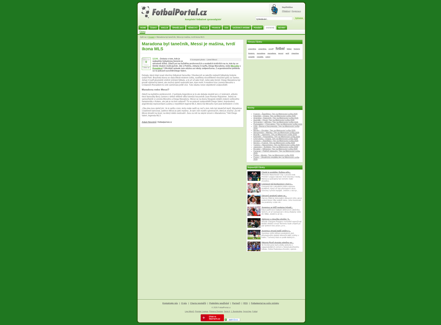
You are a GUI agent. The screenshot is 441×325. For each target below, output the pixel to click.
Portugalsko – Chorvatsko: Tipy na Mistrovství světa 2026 (277, 124)
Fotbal (254, 311)
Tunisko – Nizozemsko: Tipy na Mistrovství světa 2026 (276, 145)
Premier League (201, 311)
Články (142, 32)
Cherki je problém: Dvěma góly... (276, 172)
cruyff (271, 49)
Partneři (236, 303)
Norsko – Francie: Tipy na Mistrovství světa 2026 (274, 143)
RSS (245, 303)
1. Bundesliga (236, 311)
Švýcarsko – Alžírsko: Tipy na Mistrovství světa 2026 (275, 122)
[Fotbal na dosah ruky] (177, 18)
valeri (267, 57)
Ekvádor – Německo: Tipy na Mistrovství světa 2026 (275, 149)
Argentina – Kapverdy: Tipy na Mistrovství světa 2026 (275, 118)
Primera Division (216, 311)
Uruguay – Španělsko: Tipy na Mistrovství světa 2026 (275, 141)
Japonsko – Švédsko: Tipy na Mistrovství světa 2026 (275, 147)
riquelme (295, 53)
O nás (184, 303)
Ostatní (151, 37)
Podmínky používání (219, 303)
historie (297, 49)
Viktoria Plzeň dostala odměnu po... (277, 242)
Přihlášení (286, 11)
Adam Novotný (149, 122)
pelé (287, 53)
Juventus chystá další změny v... (276, 231)
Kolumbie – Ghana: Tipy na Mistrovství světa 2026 (274, 116)
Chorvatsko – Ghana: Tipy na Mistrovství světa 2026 (275, 139)
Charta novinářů (198, 303)
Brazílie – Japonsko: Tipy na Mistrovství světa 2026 (275, 134)
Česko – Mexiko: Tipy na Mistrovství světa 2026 (273, 155)
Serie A (227, 311)
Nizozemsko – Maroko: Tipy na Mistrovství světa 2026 (276, 132)
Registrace (296, 11)
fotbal (280, 48)
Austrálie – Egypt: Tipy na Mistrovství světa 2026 (273, 120)
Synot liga (247, 311)
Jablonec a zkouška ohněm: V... (275, 219)
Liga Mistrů (189, 311)
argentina (252, 49)
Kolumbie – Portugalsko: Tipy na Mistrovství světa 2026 (276, 137)
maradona (261, 53)
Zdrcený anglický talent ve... (274, 196)
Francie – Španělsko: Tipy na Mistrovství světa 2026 (275, 114)
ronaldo (251, 57)
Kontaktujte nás (170, 303)
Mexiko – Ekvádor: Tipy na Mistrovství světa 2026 (274, 130)
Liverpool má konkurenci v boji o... (277, 184)
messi (280, 53)
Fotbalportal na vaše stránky (265, 303)
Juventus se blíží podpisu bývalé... (277, 207)
